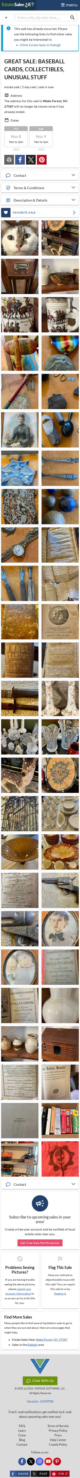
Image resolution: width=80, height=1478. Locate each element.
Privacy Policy (58, 1430)
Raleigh (32, 1344)
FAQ (22, 1426)
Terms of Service (58, 1426)
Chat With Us (43, 1381)
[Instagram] (39, 1461)
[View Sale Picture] (19, 238)
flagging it (60, 1293)
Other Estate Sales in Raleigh (40, 45)
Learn (22, 1430)
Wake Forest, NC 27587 (51, 1339)
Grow (22, 1435)
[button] (40, 175)
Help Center (58, 1440)
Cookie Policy (58, 1444)
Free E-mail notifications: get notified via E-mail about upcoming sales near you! (40, 1414)
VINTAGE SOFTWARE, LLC (49, 1388)
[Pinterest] (57, 1461)
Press (58, 1435)
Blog (22, 1440)
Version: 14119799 (40, 1401)
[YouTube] (48, 1461)
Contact (22, 1444)
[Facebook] (22, 1461)
